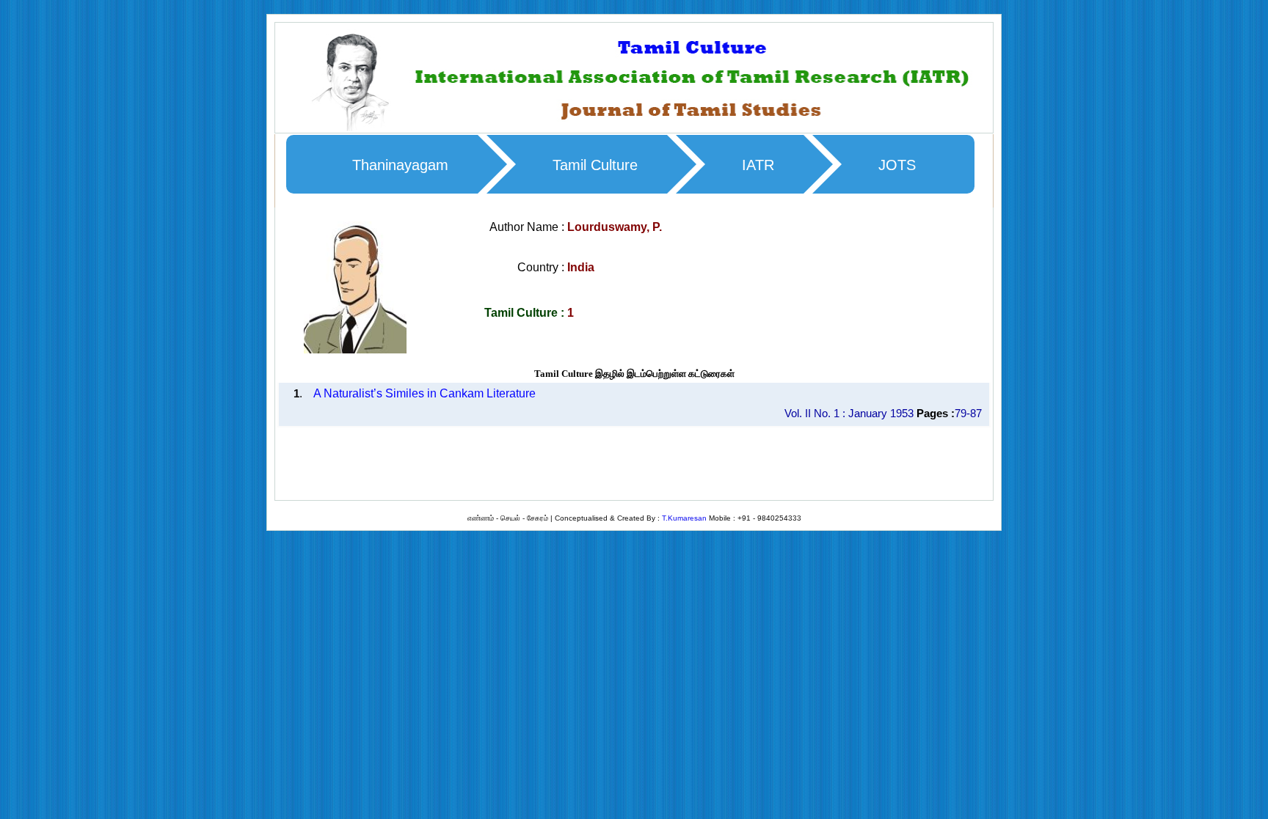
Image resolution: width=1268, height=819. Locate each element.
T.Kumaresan (684, 518)
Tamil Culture (595, 165)
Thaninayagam (400, 165)
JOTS (897, 165)
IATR (758, 165)
